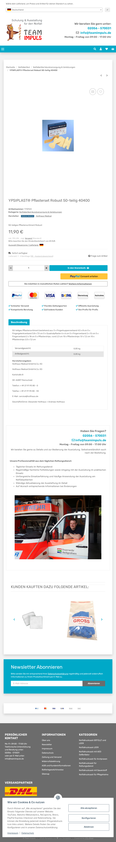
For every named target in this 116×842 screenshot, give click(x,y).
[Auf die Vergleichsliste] (92, 91)
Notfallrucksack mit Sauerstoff (93, 770)
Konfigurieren (89, 818)
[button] (95, 49)
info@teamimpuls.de (95, 33)
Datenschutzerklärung (58, 674)
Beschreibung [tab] (19, 322)
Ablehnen (89, 826)
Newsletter (47, 744)
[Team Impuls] (24, 30)
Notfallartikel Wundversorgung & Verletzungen (40, 212)
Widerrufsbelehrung (51, 761)
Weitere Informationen (80, 284)
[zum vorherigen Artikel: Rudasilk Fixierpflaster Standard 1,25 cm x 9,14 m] (101, 75)
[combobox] (54, 10)
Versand (28, 238)
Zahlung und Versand (51, 757)
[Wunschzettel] (107, 49)
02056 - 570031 (99, 28)
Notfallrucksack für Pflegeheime (93, 774)
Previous (13, 619)
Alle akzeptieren (89, 808)
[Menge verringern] (11, 268)
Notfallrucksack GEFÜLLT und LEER (92, 741)
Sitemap (45, 774)
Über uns (46, 740)
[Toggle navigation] (2, 49)
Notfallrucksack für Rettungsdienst (88, 764)
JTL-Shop (89, 838)
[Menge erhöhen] (46, 268)
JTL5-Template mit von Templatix (55, 838)
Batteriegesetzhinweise (52, 770)
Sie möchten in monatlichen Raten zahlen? (58, 284)
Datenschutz (48, 753)
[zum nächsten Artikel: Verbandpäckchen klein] (107, 75)
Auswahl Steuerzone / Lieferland (23, 245)
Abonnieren (94, 683)
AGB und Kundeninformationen (56, 765)
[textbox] (54, 10)
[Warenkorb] (113, 49)
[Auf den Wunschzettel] (100, 91)
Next (102, 619)
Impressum (47, 748)
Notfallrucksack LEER (89, 747)
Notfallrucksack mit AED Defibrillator (90, 753)
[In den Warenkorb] (10, 84)
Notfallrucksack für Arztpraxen (93, 759)
